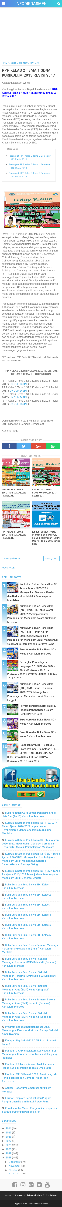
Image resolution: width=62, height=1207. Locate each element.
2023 (9, 1136)
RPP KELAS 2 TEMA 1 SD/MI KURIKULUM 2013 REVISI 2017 (44, 492)
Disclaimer (51, 1195)
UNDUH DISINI (18, 384)
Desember (15, 1161)
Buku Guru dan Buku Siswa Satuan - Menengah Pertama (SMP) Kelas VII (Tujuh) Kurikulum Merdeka (30, 949)
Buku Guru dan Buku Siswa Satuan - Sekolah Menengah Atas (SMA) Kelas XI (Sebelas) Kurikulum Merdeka (29, 1003)
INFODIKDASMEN (31, 3)
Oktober (13, 1170)
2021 (9, 1145)
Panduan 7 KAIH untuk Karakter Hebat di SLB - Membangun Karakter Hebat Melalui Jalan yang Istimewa (30, 1054)
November (15, 1165)
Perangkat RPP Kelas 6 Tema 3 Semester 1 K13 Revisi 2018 (30, 175)
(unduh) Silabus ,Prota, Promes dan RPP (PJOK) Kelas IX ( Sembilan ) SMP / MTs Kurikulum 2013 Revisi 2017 (46, 538)
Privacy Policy (34, 1195)
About (8, 1195)
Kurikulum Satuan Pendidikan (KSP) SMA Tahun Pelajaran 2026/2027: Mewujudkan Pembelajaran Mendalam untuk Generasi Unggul (30, 692)
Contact (19, 1195)
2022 (9, 1140)
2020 (9, 1149)
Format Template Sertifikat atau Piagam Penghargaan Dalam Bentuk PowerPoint (38, 709)
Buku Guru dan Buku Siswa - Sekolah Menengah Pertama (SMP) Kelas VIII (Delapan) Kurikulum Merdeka (29, 962)
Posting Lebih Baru (12, 558)
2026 (9, 1128)
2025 (9, 1132)
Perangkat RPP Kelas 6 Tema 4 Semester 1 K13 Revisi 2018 (30, 166)
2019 (9, 1153)
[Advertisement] (31, 38)
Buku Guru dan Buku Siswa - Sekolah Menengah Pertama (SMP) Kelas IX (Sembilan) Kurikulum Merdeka (29, 976)
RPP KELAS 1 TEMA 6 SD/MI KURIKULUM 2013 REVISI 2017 (14, 535)
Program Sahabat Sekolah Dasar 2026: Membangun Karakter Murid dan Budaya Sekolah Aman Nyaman (30, 1030)
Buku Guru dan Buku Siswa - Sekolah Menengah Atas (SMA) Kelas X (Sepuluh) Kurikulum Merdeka (25, 989)
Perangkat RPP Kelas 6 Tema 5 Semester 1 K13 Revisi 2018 (30, 158)
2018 (9, 1157)
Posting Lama (51, 558)
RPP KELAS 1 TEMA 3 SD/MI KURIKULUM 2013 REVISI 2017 (14, 492)
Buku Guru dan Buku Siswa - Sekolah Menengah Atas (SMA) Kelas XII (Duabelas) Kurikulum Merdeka (27, 1017)
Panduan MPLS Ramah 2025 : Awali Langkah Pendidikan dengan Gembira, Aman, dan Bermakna (29, 1078)
